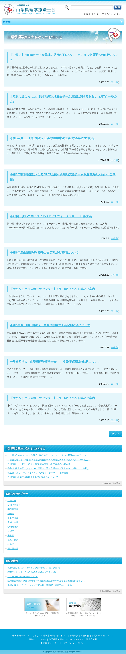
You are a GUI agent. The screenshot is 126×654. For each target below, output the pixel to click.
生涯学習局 (13, 540)
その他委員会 (14, 505)
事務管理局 (13, 509)
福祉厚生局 (13, 548)
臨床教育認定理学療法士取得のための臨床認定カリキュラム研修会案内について (46, 581)
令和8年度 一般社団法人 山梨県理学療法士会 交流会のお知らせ (52, 138)
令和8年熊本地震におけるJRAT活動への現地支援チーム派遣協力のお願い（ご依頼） (48, 468)
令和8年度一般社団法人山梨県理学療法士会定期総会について (50, 325)
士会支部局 (13, 518)
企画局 (11, 513)
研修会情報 (91, 639)
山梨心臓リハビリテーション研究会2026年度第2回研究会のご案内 (40, 585)
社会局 (11, 544)
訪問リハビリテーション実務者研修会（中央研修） (32, 572)
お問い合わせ (98, 635)
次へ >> (115, 434)
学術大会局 (13, 522)
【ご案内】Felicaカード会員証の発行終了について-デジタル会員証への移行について (48, 455)
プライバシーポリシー (112, 14)
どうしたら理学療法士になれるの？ (49, 635)
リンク (110, 635)
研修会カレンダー (92, 14)
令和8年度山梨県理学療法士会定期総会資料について (44, 252)
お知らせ (12, 500)
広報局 (11, 531)
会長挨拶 (74, 635)
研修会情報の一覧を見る (110, 591)
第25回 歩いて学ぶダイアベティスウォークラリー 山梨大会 (51, 216)
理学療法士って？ (21, 635)
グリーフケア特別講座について (23, 576)
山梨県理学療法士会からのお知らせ (66, 639)
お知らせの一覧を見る (110, 483)
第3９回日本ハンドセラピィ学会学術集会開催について (34, 568)
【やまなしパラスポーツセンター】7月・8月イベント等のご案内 (52, 289)
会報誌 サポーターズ (51, 643)
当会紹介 (85, 635)
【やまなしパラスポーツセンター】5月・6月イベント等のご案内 (52, 398)
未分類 (114, 82)
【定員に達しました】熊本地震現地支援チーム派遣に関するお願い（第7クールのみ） (49, 459)
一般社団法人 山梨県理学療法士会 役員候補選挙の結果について (55, 361)
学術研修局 (13, 526)
